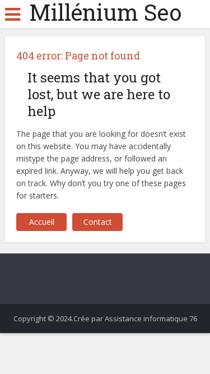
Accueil (41, 221)
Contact (97, 221)
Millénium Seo (105, 12)
